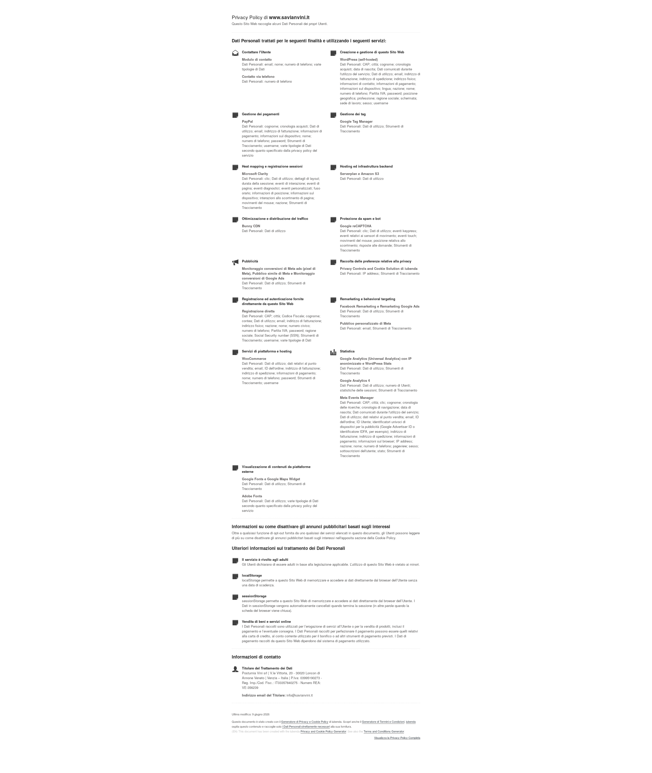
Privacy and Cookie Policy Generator (323, 731)
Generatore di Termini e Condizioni (383, 721)
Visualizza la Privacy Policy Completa (397, 737)
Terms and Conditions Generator (384, 731)
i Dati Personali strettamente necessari (306, 726)
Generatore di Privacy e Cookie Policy (304, 721)
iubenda (411, 721)
